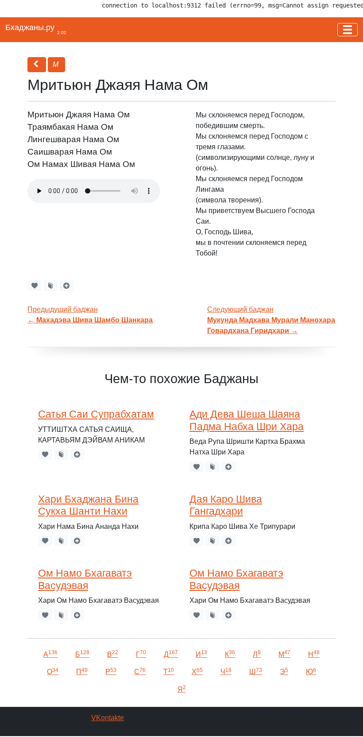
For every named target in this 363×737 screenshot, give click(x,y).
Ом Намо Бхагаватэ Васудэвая (85, 579)
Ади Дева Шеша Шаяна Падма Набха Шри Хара (246, 420)
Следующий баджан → (271, 320)
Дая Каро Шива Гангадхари (225, 505)
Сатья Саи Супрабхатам (96, 414)
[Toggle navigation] (347, 29)
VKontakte (107, 717)
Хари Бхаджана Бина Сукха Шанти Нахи (88, 505)
